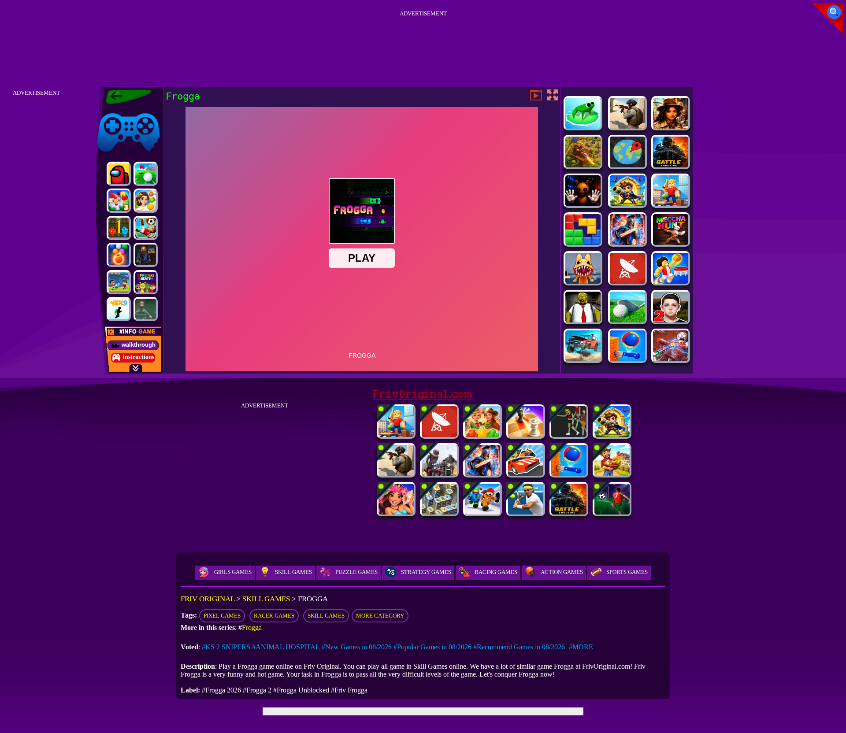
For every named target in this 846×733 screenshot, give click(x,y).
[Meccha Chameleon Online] (670, 359)
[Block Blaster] (583, 242)
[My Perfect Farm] (612, 473)
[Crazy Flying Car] (525, 473)
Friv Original (113, 111)
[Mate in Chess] (525, 434)
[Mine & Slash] (146, 255)
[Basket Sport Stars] (670, 281)
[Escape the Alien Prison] (482, 512)
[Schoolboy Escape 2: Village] (670, 320)
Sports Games (627, 572)
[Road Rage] (439, 473)
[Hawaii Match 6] (396, 512)
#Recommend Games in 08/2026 (519, 647)
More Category (380, 615)
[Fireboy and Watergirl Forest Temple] (119, 228)
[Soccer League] (612, 512)
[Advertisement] (423, 39)
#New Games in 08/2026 (357, 647)
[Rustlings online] (627, 281)
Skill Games (293, 572)
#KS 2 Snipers (226, 647)
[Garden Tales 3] (119, 201)
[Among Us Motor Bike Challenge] (119, 174)
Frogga (252, 627)
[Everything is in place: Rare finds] (670, 126)
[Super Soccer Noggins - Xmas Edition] (146, 228)
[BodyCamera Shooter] (627, 126)
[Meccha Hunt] (670, 242)
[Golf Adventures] (146, 174)
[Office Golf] (627, 320)
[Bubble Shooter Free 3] (119, 255)
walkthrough (139, 344)
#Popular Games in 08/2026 (432, 647)
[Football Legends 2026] (119, 282)
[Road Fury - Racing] (583, 359)
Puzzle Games (356, 572)
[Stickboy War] (627, 242)
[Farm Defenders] (583, 165)
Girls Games (233, 572)
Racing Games (496, 572)
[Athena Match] (146, 201)
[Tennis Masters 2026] (525, 512)
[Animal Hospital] (583, 281)
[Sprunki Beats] (146, 282)
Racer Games (274, 615)
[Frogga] (583, 126)
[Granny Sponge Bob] (583, 320)
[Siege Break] (627, 203)
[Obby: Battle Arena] (670, 203)
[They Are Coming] (568, 434)
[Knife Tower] (627, 359)
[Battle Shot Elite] (670, 165)
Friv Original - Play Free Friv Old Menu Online (125, 97)
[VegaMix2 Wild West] (482, 434)
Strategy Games (426, 572)
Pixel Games (222, 615)
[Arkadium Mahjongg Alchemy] (439, 512)
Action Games (562, 572)
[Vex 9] (119, 309)
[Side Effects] (146, 309)
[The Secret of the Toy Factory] (583, 203)
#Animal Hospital (286, 647)
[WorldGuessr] (627, 165)
